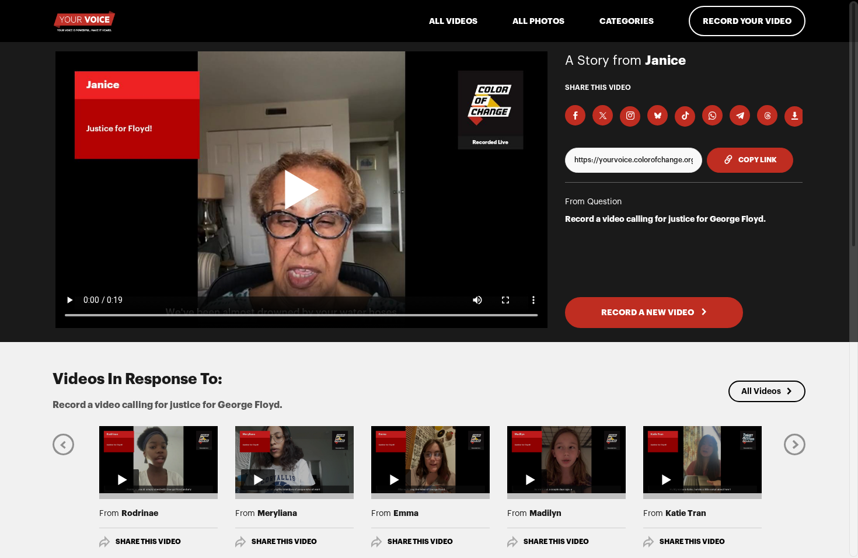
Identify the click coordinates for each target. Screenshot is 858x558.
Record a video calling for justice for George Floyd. (665, 219)
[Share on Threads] (767, 115)
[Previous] (63, 444)
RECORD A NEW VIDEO (648, 312)
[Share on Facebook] (575, 115)
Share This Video (148, 541)
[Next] (794, 444)
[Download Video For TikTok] (685, 116)
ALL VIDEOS (453, 21)
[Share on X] (602, 115)
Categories (626, 21)
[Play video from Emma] (430, 459)
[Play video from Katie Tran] (702, 459)
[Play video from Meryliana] (294, 459)
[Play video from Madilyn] (566, 459)
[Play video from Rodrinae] (158, 459)
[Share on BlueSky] (657, 115)
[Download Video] (794, 116)
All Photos (538, 21)
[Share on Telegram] (740, 115)
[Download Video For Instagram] (630, 116)
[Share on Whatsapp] (712, 115)
